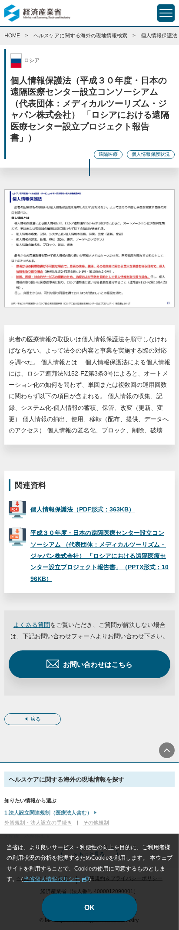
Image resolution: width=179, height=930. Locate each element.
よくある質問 (31, 624)
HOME (12, 36)
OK (89, 907)
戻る (35, 719)
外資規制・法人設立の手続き (38, 823)
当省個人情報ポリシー (51, 879)
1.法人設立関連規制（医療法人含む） (48, 813)
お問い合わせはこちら (98, 664)
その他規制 (96, 823)
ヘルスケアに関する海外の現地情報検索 (80, 36)
